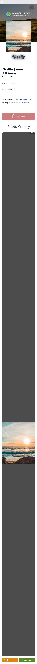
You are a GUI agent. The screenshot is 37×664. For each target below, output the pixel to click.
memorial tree (26, 99)
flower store (25, 102)
